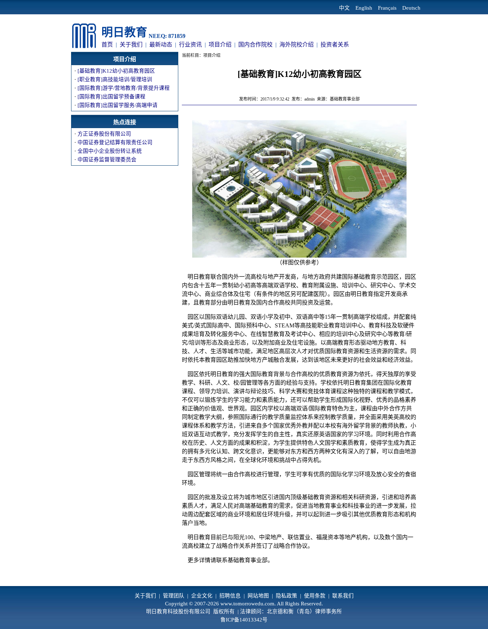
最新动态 (160, 45)
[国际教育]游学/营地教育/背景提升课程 (124, 88)
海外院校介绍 (296, 45)
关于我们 (131, 45)
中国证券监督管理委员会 (107, 159)
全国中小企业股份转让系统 (110, 151)
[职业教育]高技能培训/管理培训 (115, 79)
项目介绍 (220, 45)
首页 (107, 45)
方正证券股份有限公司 (104, 134)
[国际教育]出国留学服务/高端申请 (118, 105)
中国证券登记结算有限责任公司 (115, 142)
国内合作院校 (255, 45)
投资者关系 (334, 45)
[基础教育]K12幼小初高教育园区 (116, 71)
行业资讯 (190, 45)
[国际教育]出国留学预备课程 (111, 96)
